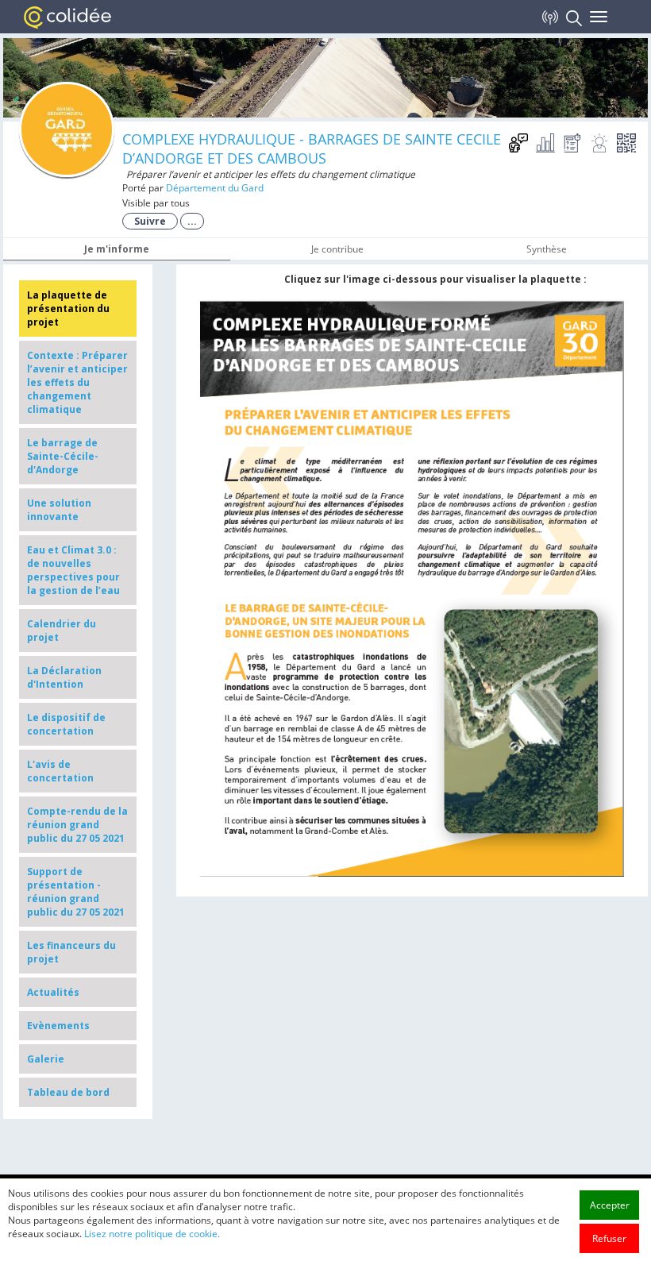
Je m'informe (116, 249)
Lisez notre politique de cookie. (152, 1233)
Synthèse (546, 249)
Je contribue (337, 249)
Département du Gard (215, 188)
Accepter (610, 1205)
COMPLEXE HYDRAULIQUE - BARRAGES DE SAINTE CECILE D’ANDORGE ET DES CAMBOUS (311, 148)
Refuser (609, 1238)
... (192, 221)
